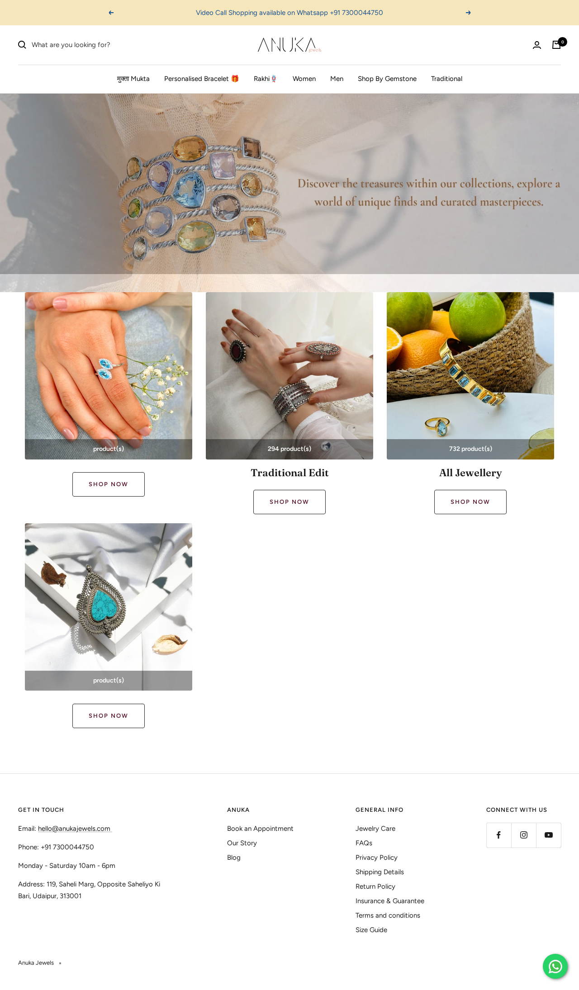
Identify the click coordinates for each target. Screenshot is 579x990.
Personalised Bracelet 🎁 (201, 79)
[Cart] (556, 45)
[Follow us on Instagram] (523, 835)
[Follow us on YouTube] (548, 835)
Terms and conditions (388, 915)
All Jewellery (470, 472)
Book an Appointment (260, 828)
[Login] (537, 45)
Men (336, 79)
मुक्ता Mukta (133, 79)
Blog (234, 857)
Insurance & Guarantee (390, 901)
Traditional (446, 79)
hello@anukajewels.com (74, 828)
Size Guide (371, 930)
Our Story (242, 843)
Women (304, 79)
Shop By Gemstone (387, 79)
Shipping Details (380, 872)
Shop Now (108, 484)
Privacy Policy (377, 857)
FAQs (364, 843)
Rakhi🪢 (266, 79)
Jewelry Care (375, 828)
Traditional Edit (290, 472)
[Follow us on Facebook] (498, 835)
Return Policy (375, 886)
